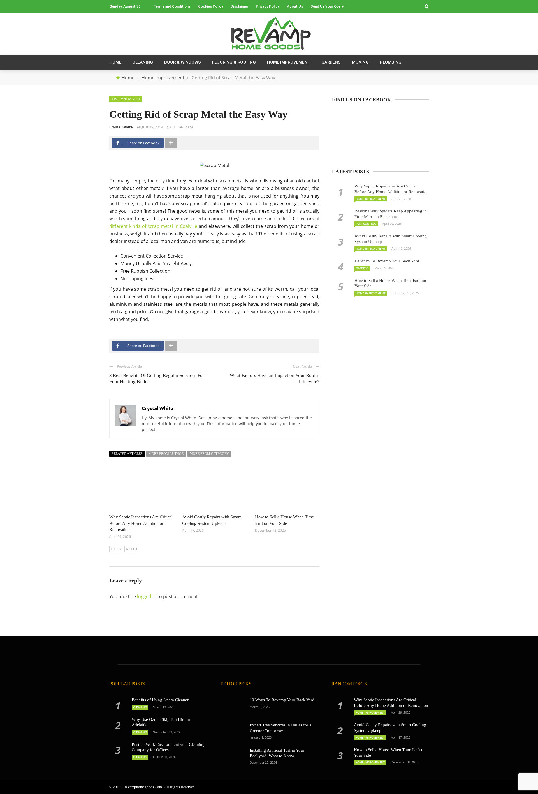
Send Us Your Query (327, 6)
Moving (360, 62)
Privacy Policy (267, 6)
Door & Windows (182, 62)
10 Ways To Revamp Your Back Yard (386, 261)
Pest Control (366, 224)
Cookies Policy (210, 6)
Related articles (127, 454)
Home (115, 62)
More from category (209, 454)
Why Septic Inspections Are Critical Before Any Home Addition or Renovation (141, 523)
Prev (118, 549)
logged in (146, 596)
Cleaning (143, 62)
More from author (166, 454)
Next (130, 549)
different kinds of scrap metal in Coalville (153, 226)
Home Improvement (288, 62)
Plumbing (391, 62)
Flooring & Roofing (234, 62)
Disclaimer (239, 6)
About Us (295, 6)
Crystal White (121, 126)
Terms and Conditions (172, 6)
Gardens (331, 62)
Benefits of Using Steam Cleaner (160, 700)
